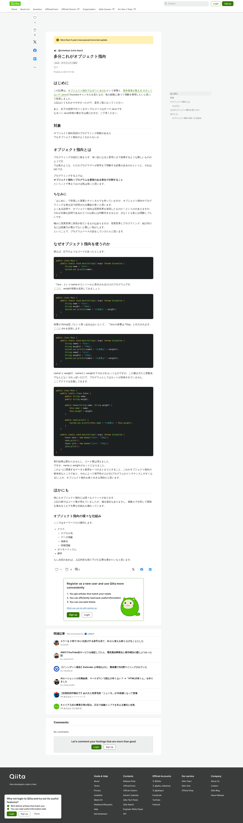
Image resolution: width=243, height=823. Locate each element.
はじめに (174, 93)
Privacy (97, 790)
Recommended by (75, 634)
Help (96, 809)
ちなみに (176, 106)
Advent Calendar (131, 795)
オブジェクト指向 (69, 63)
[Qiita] (15, 4)
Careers (214, 786)
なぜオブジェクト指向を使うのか (185, 110)
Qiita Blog (215, 790)
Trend (14, 9)
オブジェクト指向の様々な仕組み (187, 118)
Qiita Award (128, 804)
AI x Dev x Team (127, 9)
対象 (172, 97)
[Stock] (35, 30)
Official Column (70, 9)
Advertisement (100, 814)
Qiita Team (187, 781)
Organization (89, 9)
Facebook (157, 795)
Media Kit (98, 800)
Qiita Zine (186, 786)
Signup (227, 3)
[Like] (35, 17)
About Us (215, 781)
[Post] (35, 42)
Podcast (156, 804)
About (96, 781)
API (124, 814)
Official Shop (188, 790)
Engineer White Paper (133, 809)
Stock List (25, 9)
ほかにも (174, 114)
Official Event (51, 9)
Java (57, 63)
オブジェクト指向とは (180, 101)
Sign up (24, 814)
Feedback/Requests (103, 804)
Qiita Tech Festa (130, 800)
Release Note (129, 781)
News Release (217, 795)
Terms (97, 786)
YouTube (156, 800)
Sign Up (109, 747)
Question (37, 9)
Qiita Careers (106, 9)
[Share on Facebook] (35, 50)
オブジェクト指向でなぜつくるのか (87, 90)
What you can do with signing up (82, 608)
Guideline (98, 795)
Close (37, 814)
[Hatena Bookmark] (35, 59)
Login (216, 3)
